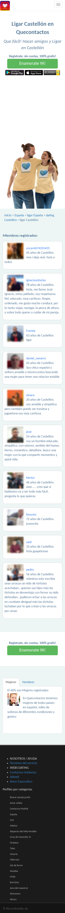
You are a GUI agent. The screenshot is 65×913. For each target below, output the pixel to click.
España (19, 215)
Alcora (13, 899)
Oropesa (14, 842)
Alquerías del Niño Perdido (23, 831)
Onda (12, 876)
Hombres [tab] (28, 682)
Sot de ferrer (16, 865)
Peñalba (14, 871)
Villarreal (14, 859)
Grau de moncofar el (20, 837)
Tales (12, 848)
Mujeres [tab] (11, 682)
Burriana (14, 882)
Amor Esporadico (21, 781)
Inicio (8, 215)
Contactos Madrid (19, 809)
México (13, 826)
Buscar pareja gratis (20, 797)
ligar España (35, 215)
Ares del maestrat (19, 888)
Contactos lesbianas (23, 772)
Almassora (15, 893)
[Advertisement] (32, 109)
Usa (12, 820)
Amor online (16, 803)
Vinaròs (14, 854)
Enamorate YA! (32, 63)
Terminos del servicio (23, 763)
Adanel (14, 777)
